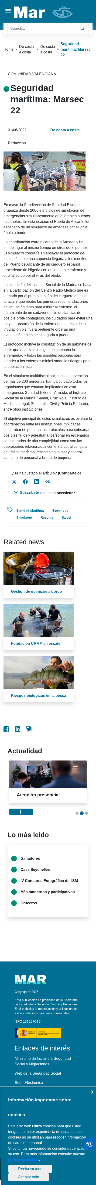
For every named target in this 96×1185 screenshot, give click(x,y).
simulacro (24, 517)
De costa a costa (47, 49)
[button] (77, 813)
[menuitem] (6, 729)
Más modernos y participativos (48, 892)
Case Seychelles (35, 870)
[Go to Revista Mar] (44, 12)
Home (8, 49)
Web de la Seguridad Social (38, 1073)
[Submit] (82, 29)
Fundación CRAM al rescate (35, 643)
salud (66, 517)
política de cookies (23, 1160)
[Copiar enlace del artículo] (48, 481)
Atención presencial (38, 794)
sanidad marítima (30, 510)
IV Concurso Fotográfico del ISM (49, 881)
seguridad (60, 510)
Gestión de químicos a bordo (36, 591)
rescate (47, 517)
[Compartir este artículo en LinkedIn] (36, 481)
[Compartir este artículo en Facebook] (25, 481)
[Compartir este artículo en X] (14, 481)
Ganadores (30, 858)
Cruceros (29, 903)
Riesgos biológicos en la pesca (38, 696)
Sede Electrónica (29, 1083)
